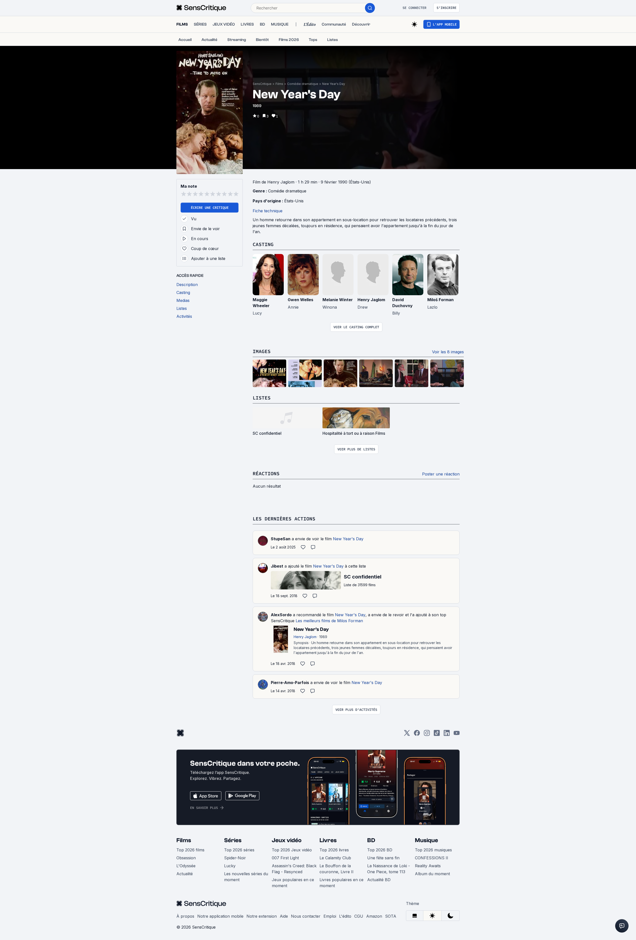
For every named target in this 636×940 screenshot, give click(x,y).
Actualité (184, 873)
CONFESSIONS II (431, 857)
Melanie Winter (337, 299)
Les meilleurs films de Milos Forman (329, 620)
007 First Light (285, 857)
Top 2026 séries (239, 849)
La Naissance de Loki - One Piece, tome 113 (388, 868)
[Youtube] (457, 734)
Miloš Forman (440, 299)
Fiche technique (267, 210)
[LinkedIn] (447, 734)
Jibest (277, 566)
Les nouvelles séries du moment (246, 876)
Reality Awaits (428, 865)
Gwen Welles (300, 299)
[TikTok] (437, 734)
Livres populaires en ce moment (341, 882)
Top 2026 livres (334, 849)
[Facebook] (417, 734)
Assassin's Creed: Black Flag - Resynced (294, 868)
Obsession (186, 857)
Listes (262, 398)
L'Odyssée (186, 865)
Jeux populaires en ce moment (293, 882)
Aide (284, 916)
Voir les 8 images (448, 351)
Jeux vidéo (287, 840)
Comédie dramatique (302, 84)
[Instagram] (427, 734)
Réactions (266, 473)
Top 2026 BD (379, 849)
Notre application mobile (220, 916)
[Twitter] (407, 734)
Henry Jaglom (371, 299)
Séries (232, 840)
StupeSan (280, 538)
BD (371, 840)
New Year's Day (333, 84)
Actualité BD (379, 879)
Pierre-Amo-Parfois (290, 682)
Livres (328, 840)
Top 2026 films (190, 849)
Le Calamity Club (335, 857)
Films (279, 84)
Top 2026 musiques (433, 849)
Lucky (230, 865)
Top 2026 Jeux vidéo (292, 849)
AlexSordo (281, 614)
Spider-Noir (235, 857)
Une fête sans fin (383, 857)
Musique (426, 840)
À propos (185, 916)
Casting (263, 244)
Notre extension (261, 916)
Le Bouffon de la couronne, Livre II (336, 868)
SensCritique (262, 84)
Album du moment (432, 873)
